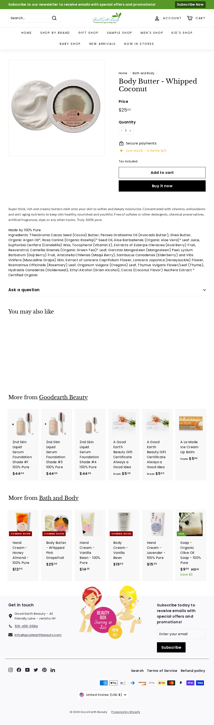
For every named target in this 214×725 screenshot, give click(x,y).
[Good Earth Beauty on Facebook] (19, 669)
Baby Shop (70, 44)
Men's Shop (152, 33)
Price (123, 101)
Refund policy (193, 670)
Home (26, 33)
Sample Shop (119, 33)
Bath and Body (143, 73)
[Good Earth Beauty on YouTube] (27, 669)
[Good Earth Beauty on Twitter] (36, 669)
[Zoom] (56, 108)
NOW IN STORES (139, 44)
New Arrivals (102, 44)
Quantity (127, 122)
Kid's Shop (182, 33)
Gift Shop (88, 33)
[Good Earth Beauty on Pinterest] (44, 669)
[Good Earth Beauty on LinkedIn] (53, 669)
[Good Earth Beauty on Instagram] (10, 669)
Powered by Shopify (125, 712)
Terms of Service (162, 670)
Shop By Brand (55, 33)
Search (137, 670)
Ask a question (24, 290)
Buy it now (162, 185)
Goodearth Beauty (63, 397)
